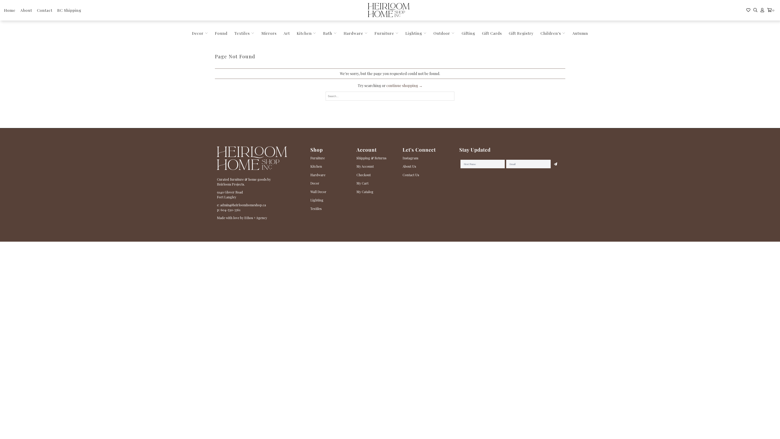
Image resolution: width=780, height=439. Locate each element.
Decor (198, 33)
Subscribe (555, 164)
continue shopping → (404, 85)
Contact (44, 10)
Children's (551, 33)
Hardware (354, 33)
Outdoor (442, 33)
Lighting (414, 33)
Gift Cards (492, 33)
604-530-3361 (230, 210)
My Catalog (364, 192)
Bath (328, 33)
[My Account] (762, 10)
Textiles (242, 33)
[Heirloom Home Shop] (389, 10)
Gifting (468, 33)
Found (221, 33)
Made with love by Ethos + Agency (242, 218)
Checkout (363, 175)
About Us (409, 166)
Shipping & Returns (371, 158)
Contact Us (411, 175)
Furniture (384, 33)
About (26, 10)
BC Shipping (69, 10)
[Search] (755, 10)
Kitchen (304, 33)
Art (287, 33)
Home (9, 10)
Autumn (580, 33)
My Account (365, 166)
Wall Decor (318, 192)
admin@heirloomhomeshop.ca (243, 205)
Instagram (410, 158)
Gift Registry (521, 33)
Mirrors (269, 33)
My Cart (362, 183)
